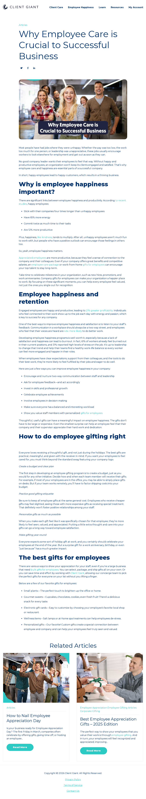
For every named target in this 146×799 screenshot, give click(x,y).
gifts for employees (94, 264)
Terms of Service (73, 785)
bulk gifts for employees (45, 569)
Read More (20, 747)
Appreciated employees (32, 257)
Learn (102, 7)
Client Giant (77, 573)
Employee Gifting (117, 707)
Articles (23, 25)
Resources (117, 7)
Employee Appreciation (93, 707)
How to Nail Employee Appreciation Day (28, 718)
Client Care (56, 7)
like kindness (44, 237)
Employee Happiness (81, 7)
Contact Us (73, 791)
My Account (136, 7)
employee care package (45, 264)
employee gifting (121, 735)
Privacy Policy (73, 779)
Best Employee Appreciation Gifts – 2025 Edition (108, 721)
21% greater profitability (99, 310)
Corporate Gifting (90, 711)
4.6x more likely (73, 331)
